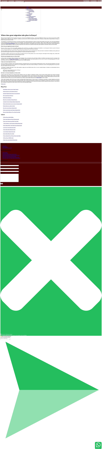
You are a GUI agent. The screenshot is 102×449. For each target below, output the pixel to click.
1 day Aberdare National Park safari (9, 131)
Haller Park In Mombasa (7, 97)
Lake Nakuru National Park (7, 147)
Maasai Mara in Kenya (14, 59)
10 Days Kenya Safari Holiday (8, 117)
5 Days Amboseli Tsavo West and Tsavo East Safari (11, 135)
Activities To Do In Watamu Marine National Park (11, 101)
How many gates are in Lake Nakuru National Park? (11, 158)
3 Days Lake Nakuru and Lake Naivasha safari (11, 119)
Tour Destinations (86, 0)
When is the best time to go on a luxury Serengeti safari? (12, 103)
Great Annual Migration (10, 43)
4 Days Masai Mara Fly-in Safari (8, 133)
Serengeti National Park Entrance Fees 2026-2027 (11, 93)
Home (28, 6)
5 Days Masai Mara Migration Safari (9, 129)
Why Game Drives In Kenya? (8, 95)
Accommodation (5, 153)
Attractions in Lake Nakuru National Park (10, 154)
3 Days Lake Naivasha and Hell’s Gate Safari (10, 121)
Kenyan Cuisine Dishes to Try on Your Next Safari (11, 112)
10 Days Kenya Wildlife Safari (8, 137)
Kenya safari (39, 77)
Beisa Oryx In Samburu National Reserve (10, 99)
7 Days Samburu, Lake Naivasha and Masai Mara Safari (12, 123)
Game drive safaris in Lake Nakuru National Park (11, 157)
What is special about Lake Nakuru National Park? (11, 110)
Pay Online (100, 0)
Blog (27, 7)
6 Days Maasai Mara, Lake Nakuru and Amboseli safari (12, 125)
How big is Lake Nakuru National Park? (9, 156)
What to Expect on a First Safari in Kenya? (10, 91)
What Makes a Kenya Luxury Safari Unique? (10, 89)
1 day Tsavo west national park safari (9, 127)
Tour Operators (5, 146)
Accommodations (94, 0)
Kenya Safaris (29, 8)
